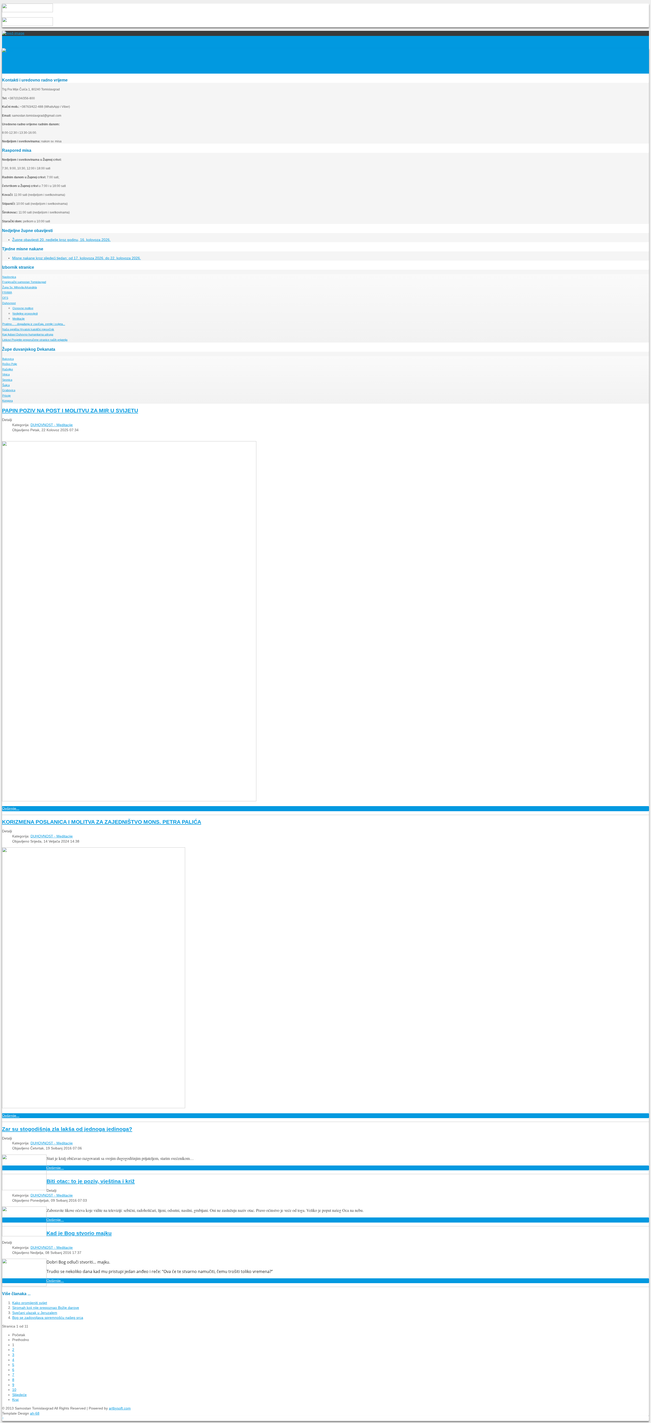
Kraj (15, 1400)
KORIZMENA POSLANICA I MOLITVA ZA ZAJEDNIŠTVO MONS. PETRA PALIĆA (101, 822)
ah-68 (34, 1413)
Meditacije (18, 318)
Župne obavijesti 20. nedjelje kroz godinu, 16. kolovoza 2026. (61, 240)
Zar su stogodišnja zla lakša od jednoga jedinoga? (67, 1129)
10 (14, 1390)
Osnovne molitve (22, 308)
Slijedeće (19, 1395)
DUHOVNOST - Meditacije (52, 425)
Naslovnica (9, 276)
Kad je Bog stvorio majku (79, 1233)
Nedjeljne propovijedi (25, 313)
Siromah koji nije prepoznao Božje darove (45, 1308)
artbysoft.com (120, 1408)
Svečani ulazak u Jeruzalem (34, 1313)
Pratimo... (33, 324)
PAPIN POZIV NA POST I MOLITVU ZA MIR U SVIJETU (70, 410)
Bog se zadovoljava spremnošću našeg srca (47, 1318)
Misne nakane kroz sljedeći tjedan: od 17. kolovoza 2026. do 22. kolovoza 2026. (76, 258)
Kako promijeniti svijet (29, 1303)
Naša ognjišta (28, 329)
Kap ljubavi (27, 334)
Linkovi (34, 339)
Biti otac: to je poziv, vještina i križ (91, 1181)
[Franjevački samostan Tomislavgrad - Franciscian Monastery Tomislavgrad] (8, 50)
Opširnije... (10, 808)
